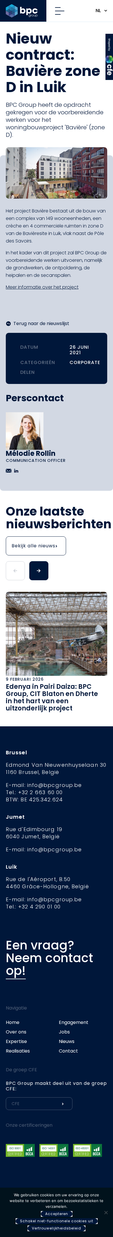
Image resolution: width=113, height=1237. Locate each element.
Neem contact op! (49, 964)
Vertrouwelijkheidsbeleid (56, 1228)
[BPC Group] (26, 11)
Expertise (16, 1041)
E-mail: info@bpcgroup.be (44, 785)
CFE (109, 41)
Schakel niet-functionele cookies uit (56, 1221)
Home (12, 1022)
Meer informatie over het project (42, 287)
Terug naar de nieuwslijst (41, 323)
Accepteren (56, 1213)
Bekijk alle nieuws (33, 545)
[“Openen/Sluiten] (62, 11)
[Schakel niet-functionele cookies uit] (106, 1212)
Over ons (16, 1032)
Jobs (64, 1032)
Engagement (73, 1022)
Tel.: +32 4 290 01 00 (33, 906)
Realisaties (18, 1051)
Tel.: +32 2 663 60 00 (34, 792)
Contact (68, 1051)
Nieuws (66, 1041)
